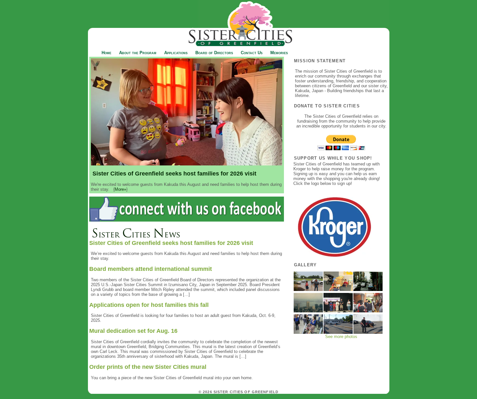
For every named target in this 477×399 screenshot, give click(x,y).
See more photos (341, 336)
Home (106, 52)
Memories (279, 52)
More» (120, 189)
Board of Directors (214, 52)
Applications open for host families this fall (149, 305)
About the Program (137, 52)
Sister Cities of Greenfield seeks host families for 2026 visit (171, 243)
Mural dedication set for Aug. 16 (133, 331)
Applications (176, 52)
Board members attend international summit (150, 269)
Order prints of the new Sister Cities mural (147, 367)
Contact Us (252, 52)
